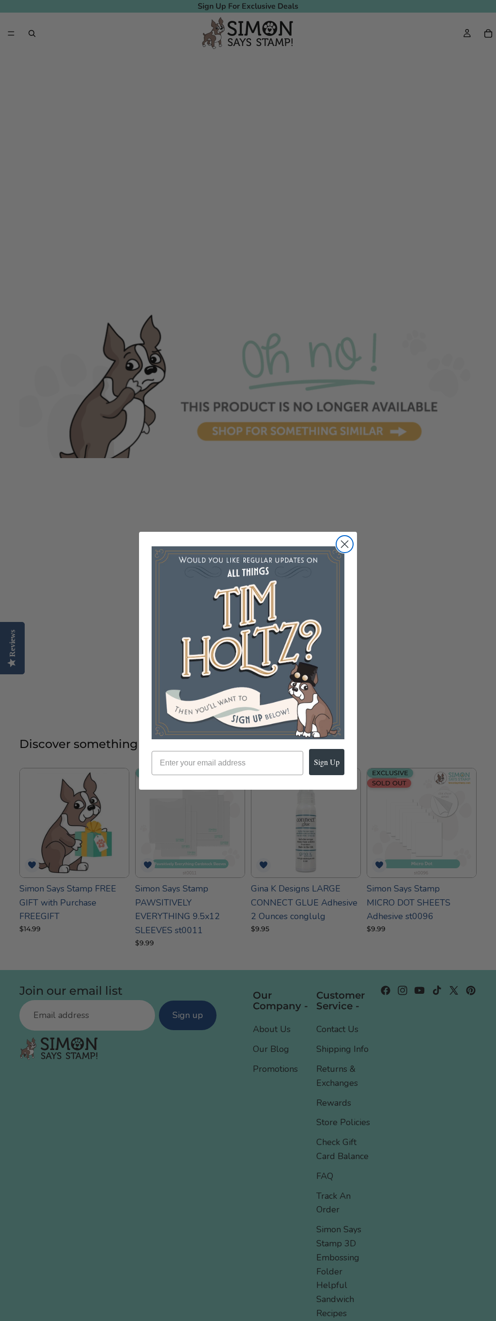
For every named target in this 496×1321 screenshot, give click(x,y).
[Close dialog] (344, 544)
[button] (248, 642)
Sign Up (327, 762)
